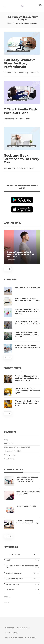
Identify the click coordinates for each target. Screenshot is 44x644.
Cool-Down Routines (22, 579)
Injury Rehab (23, 628)
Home (9, 23)
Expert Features (22, 584)
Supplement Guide (22, 554)
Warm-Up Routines (22, 573)
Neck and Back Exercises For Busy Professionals (21, 146)
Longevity (22, 590)
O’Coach (9, 628)
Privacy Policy (9, 455)
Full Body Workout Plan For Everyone (18, 50)
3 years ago (11, 259)
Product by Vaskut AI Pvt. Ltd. (20, 637)
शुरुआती (22, 560)
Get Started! (11, 633)
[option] (22, 247)
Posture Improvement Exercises (17, 100)
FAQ (6, 440)
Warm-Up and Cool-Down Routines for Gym (22, 566)
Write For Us (9, 458)
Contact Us (8, 444)
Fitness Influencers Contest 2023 (17, 447)
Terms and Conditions (13, 451)
